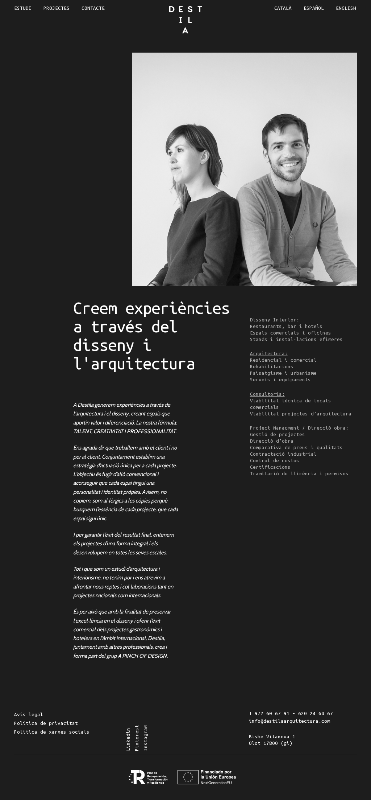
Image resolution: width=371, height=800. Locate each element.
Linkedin (128, 739)
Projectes (56, 8)
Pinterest (136, 738)
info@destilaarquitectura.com (289, 721)
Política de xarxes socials (51, 732)
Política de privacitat (46, 723)
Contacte (93, 8)
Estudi (23, 8)
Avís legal (28, 714)
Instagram (145, 738)
